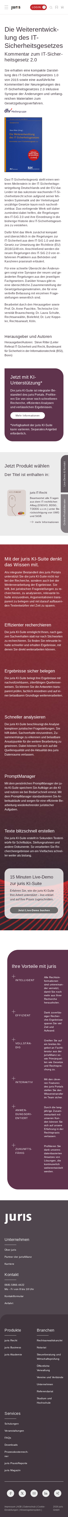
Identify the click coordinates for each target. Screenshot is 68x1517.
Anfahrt (9, 1303)
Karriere (9, 1263)
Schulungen (12, 1423)
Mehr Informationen (28, 415)
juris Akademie (13, 1354)
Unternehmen (45, 1384)
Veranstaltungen (14, 1430)
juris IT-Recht (38, 492)
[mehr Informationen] (16, 503)
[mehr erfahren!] (15, 110)
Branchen (45, 1330)
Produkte (13, 1330)
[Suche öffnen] (52, 7)
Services (12, 1413)
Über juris (10, 1249)
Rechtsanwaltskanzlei (50, 1340)
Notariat (41, 1347)
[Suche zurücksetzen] (48, 7)
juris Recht (11, 1340)
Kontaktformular (14, 1296)
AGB (19, 1506)
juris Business (13, 1347)
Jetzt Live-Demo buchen (34, 910)
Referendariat (45, 1391)
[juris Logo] (15, 8)
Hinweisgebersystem (30, 1510)
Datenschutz (29, 1506)
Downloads (11, 1444)
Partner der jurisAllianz (18, 1256)
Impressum (10, 1506)
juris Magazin (12, 1470)
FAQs (8, 1437)
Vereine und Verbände (50, 1377)
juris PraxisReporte (16, 1463)
